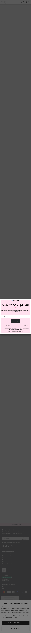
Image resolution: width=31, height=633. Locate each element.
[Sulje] (30, 297)
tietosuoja (14, 331)
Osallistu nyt (15, 321)
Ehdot (9, 331)
